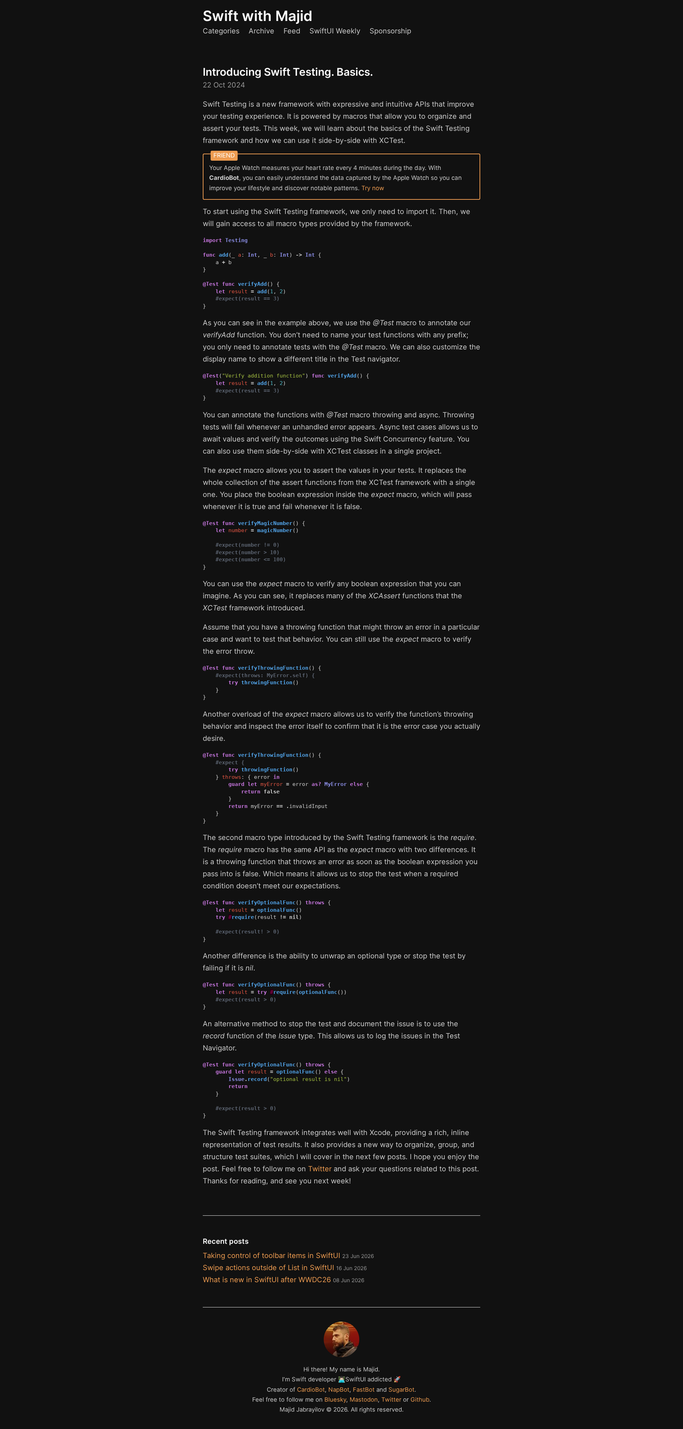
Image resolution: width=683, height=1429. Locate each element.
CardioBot (311, 1389)
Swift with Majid (257, 16)
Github (420, 1399)
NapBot (338, 1389)
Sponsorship (390, 31)
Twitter (320, 1169)
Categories (221, 31)
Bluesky (335, 1399)
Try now (372, 188)
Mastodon (364, 1399)
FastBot (364, 1389)
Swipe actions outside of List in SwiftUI (285, 1267)
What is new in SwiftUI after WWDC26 (283, 1279)
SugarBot (401, 1389)
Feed (292, 31)
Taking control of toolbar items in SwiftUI (288, 1255)
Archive (261, 31)
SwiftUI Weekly (334, 31)
